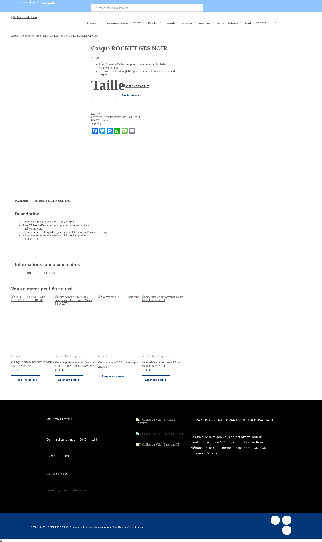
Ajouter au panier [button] (112, 376)
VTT (137, 116)
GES (105, 119)
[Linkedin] (286, 530)
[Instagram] (286, 520)
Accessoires (27, 35)
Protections (42, 35)
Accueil (15, 35)
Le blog (88, 527)
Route (63, 35)
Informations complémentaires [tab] (52, 200)
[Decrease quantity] (92, 98)
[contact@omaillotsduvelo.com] (49, 484)
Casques (54, 35)
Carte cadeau (260, 22)
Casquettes (136, 22)
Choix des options (25, 379)
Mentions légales (102, 527)
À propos (78, 527)
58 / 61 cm (49, 273)
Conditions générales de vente (128, 527)
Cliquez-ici (48, 2)
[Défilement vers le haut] (1, 540)
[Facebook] (275, 520)
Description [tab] (21, 200)
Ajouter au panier (132, 95)
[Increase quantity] (116, 98)
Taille (107, 85)
